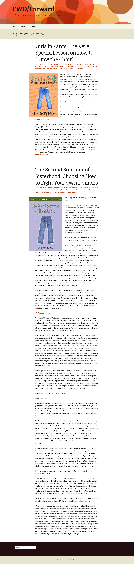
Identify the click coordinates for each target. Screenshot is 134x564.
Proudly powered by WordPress (67, 560)
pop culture (39, 69)
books (55, 64)
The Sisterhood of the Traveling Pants (61, 69)
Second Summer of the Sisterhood (72, 190)
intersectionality (62, 64)
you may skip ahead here (73, 245)
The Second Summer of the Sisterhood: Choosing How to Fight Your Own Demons (66, 176)
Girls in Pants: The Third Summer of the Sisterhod (71, 66)
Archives (32, 26)
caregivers (46, 66)
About (23, 26)
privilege (46, 69)
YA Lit (51, 192)
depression (94, 188)
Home (14, 26)
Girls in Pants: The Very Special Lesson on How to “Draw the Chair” (64, 52)
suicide (86, 190)
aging (93, 64)
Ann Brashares (85, 188)
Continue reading (42, 154)
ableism (88, 64)
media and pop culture (75, 64)
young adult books (59, 192)
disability (53, 66)
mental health (73, 188)
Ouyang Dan (80, 69)
